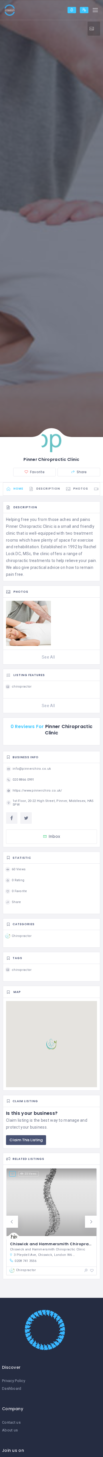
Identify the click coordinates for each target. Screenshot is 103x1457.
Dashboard (11, 1388)
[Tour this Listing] (94, 29)
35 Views (30, 1173)
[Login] (72, 10)
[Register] (84, 10)
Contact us (11, 1422)
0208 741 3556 (25, 1261)
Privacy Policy (13, 1381)
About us (10, 1430)
